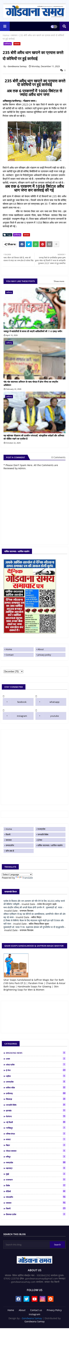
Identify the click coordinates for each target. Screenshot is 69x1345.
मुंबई (35, 1173)
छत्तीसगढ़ (7, 43)
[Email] (49, 244)
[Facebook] (22, 244)
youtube (54, 715)
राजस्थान (35, 1179)
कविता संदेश (35, 1087)
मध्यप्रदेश (41, 828)
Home (6, 35)
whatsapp (54, 701)
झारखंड (35, 1110)
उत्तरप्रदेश (35, 1081)
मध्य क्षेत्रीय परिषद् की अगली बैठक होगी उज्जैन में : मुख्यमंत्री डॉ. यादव (33, 907)
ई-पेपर (40, 839)
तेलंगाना (35, 1116)
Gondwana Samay (32, 1318)
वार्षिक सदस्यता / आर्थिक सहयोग (50, 845)
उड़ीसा (35, 1076)
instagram (22, 715)
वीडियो (35, 1191)
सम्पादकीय (10, 845)
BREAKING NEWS (35, 1052)
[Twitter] (29, 244)
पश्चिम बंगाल (35, 1133)
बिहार (35, 1145)
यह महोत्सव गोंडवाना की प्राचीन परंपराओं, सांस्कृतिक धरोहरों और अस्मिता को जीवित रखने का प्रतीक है (34, 437)
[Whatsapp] (36, 244)
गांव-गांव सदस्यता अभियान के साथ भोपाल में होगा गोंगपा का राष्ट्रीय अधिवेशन (31, 383)
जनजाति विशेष (43, 834)
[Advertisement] (34, 767)
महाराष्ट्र (35, 1168)
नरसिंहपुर (35, 1127)
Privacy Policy (54, 1310)
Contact (10, 654)
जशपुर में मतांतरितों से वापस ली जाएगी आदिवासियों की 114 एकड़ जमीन (33, 331)
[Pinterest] (43, 244)
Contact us (36, 1310)
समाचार (14, 35)
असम (35, 1058)
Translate (27, 877)
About (41, 649)
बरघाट (35, 1139)
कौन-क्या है (10, 850)
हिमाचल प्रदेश (35, 1214)
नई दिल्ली (35, 1122)
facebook (21, 701)
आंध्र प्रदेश (35, 1064)
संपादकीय (35, 1196)
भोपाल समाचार (35, 1150)
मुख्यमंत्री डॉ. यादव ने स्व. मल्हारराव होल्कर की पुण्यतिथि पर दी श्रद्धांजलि (34, 927)
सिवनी (8, 834)
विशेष (35, 1185)
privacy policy (44, 654)
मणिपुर (35, 1156)
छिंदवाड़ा (35, 1098)
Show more (59, 281)
